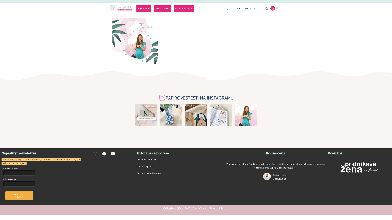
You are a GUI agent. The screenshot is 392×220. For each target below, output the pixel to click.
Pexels (225, 209)
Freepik (214, 209)
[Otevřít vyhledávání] (266, 9)
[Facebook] (104, 154)
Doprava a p (143, 166)
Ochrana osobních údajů (149, 173)
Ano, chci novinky (19, 195)
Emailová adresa (10, 168)
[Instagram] (95, 154)
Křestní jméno (9, 179)
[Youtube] (113, 154)
